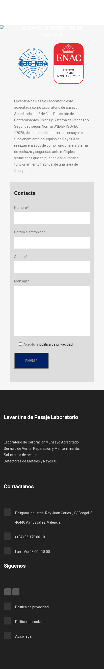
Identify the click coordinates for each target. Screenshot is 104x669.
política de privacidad (56, 344)
